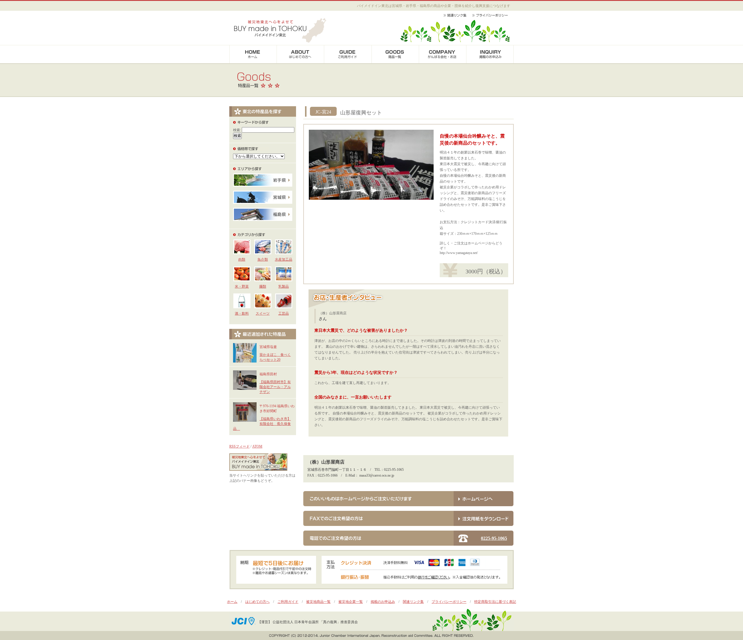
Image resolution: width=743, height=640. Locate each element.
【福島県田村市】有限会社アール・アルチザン (275, 387)
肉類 (241, 259)
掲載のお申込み (383, 602)
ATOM (257, 446)
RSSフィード (239, 446)
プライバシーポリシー (449, 602)
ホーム (232, 602)
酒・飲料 (242, 313)
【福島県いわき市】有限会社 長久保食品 (262, 424)
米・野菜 (242, 286)
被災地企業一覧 (350, 602)
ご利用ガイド (287, 602)
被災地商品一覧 (318, 602)
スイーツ (263, 313)
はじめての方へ (257, 602)
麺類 (262, 286)
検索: (237, 130)
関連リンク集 (413, 602)
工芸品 (283, 313)
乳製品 (283, 286)
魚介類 (262, 259)
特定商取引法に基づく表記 (495, 602)
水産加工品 (283, 259)
